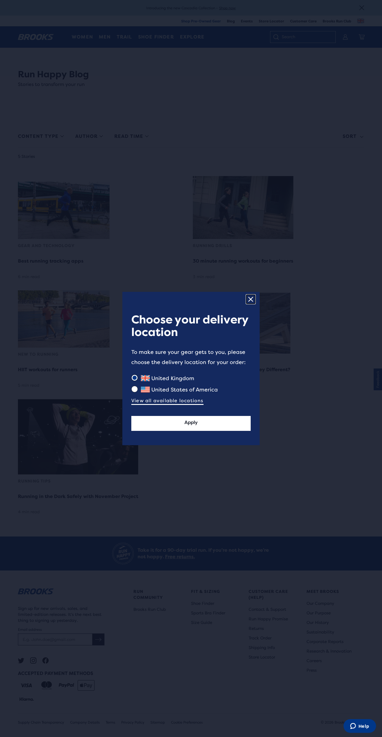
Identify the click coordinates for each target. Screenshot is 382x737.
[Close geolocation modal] (250, 299)
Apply (191, 422)
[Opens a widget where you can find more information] (359, 726)
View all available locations (167, 400)
